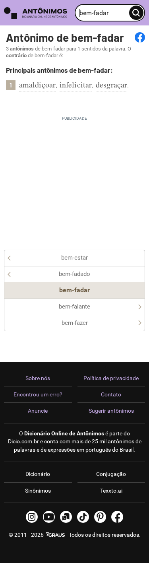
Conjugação (111, 474)
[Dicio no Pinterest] (100, 517)
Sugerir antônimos (111, 411)
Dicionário (37, 474)
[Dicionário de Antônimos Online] (37, 13)
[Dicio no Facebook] (117, 517)
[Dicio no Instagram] (32, 517)
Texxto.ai (111, 490)
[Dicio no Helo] (66, 517)
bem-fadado (74, 274)
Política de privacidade (111, 378)
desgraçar (111, 84)
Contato (111, 394)
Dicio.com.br (23, 441)
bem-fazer (75, 322)
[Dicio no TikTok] (83, 517)
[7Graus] (55, 535)
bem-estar (74, 257)
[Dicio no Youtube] (49, 517)
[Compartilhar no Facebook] (140, 37)
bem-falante (74, 306)
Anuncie (38, 411)
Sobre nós (37, 378)
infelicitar (76, 84)
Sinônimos (38, 490)
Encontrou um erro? (38, 394)
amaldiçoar (37, 84)
